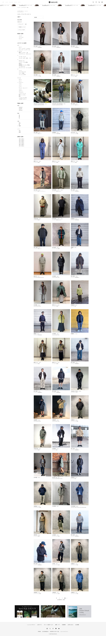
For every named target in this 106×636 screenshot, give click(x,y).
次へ (65, 598)
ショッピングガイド (31, 624)
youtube (59, 629)
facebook (53, 629)
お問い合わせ (70, 624)
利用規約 (39, 631)
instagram (47, 629)
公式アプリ (39, 624)
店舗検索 (64, 624)
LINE (56, 629)
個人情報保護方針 (45, 631)
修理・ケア (57, 624)
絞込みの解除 (19, 19)
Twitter (50, 629)
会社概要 (77, 624)
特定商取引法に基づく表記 (54, 631)
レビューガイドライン (64, 631)
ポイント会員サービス (48, 624)
